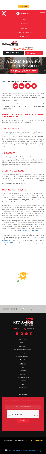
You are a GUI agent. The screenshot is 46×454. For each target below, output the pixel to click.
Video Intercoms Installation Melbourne (22, 349)
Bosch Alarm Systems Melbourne (24, 231)
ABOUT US (24, 23)
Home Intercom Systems (22, 353)
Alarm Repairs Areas (23, 394)
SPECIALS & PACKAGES (24, 32)
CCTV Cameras (22, 342)
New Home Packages (22, 359)
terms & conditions (28, 446)
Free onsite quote (13, 53)
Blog (23, 384)
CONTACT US (24, 36)
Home (24, 19)
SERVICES (24, 28)
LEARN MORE (23, 6)
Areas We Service (23, 387)
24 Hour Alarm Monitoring (22, 356)
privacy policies (17, 446)
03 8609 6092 (35, 53)
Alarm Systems (22, 346)
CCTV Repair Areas (23, 391)
